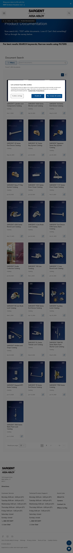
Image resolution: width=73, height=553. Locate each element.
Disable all (38, 96)
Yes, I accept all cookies (54, 96)
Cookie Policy (32, 90)
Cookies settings (17, 96)
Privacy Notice (40, 90)
